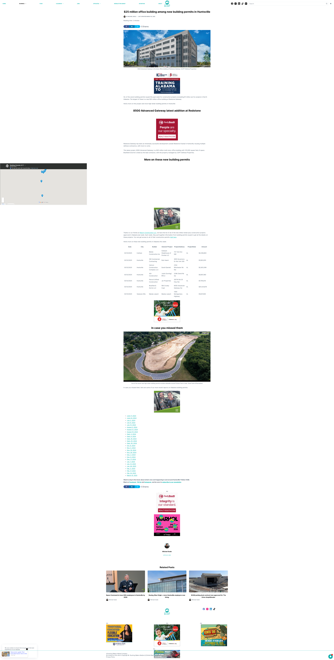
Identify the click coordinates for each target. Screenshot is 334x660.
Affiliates (96, 3)
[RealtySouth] (167, 129)
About (160, 3)
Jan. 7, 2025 (131, 462)
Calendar (59, 3)
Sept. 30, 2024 (132, 443)
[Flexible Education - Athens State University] (119, 635)
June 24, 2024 (131, 418)
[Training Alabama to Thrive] (167, 83)
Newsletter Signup (119, 3)
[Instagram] (235, 4)
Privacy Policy (110, 657)
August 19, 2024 (132, 432)
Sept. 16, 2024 (131, 439)
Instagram (147, 482)
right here (173, 237)
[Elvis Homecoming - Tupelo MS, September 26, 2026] (214, 635)
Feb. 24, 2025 (131, 473)
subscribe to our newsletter (171, 482)
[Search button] (326, 3)
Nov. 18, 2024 (131, 450)
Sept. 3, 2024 (131, 434)
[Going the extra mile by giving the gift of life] (167, 218)
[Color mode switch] (330, 3)
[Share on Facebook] (126, 26)
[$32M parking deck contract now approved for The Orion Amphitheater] (208, 581)
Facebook (132, 482)
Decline (17, 653)
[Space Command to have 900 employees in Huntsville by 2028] (125, 581)
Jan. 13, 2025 (131, 464)
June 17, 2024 (131, 416)
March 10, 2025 (132, 475)
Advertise (142, 3)
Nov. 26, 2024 (131, 452)
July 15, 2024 (131, 425)
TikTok (139, 482)
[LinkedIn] (239, 4)
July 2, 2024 (131, 420)
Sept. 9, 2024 (131, 436)
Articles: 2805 (167, 555)
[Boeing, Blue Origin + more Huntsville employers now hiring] (167, 581)
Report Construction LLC (148, 233)
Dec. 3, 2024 (131, 455)
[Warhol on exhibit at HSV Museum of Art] (167, 525)
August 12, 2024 (132, 429)
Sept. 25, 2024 (132, 441)
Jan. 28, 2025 (131, 466)
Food (41, 3)
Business (21, 3)
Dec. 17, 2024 (131, 459)
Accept (8, 653)
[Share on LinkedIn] (132, 26)
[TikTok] (242, 4)
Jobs (78, 3)
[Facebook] (232, 4)
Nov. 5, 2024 (131, 448)
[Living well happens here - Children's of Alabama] (167, 311)
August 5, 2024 (132, 427)
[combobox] (286, 3)
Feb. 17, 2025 (131, 471)
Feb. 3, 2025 (131, 468)
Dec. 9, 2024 (131, 457)
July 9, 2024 (131, 423)
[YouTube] (246, 4)
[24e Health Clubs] (167, 654)
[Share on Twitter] (137, 26)
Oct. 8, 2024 (131, 445)
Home (4, 3)
